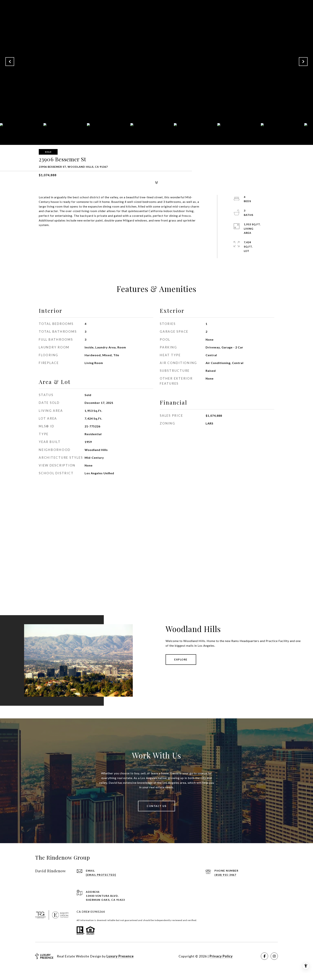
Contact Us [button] (156, 805)
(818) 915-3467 (225, 874)
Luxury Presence (120, 956)
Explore (180, 659)
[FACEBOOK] (264, 956)
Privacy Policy (221, 956)
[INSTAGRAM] (274, 956)
